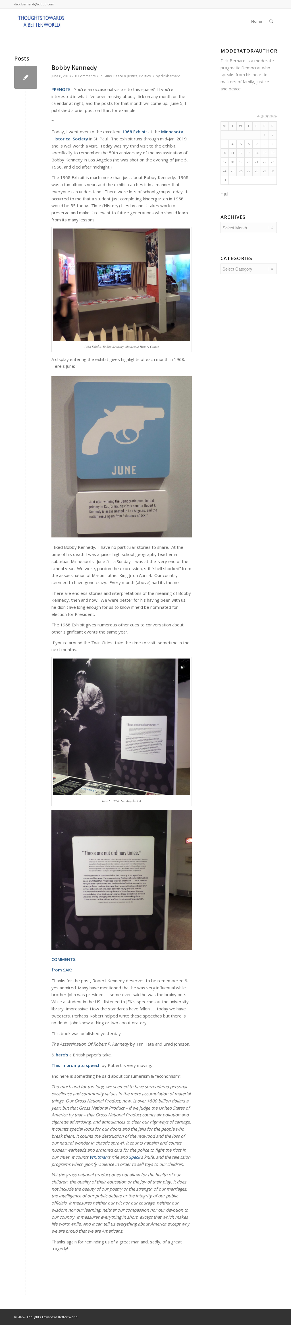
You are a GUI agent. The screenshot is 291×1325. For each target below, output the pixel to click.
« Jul (224, 194)
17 (224, 162)
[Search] (271, 21)
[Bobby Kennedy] (25, 77)
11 (232, 153)
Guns (107, 76)
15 (264, 153)
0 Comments (85, 76)
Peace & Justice (125, 76)
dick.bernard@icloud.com (34, 4)
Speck (134, 1157)
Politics (145, 76)
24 (224, 171)
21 (256, 162)
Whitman (98, 1157)
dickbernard (170, 76)
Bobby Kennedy (74, 68)
